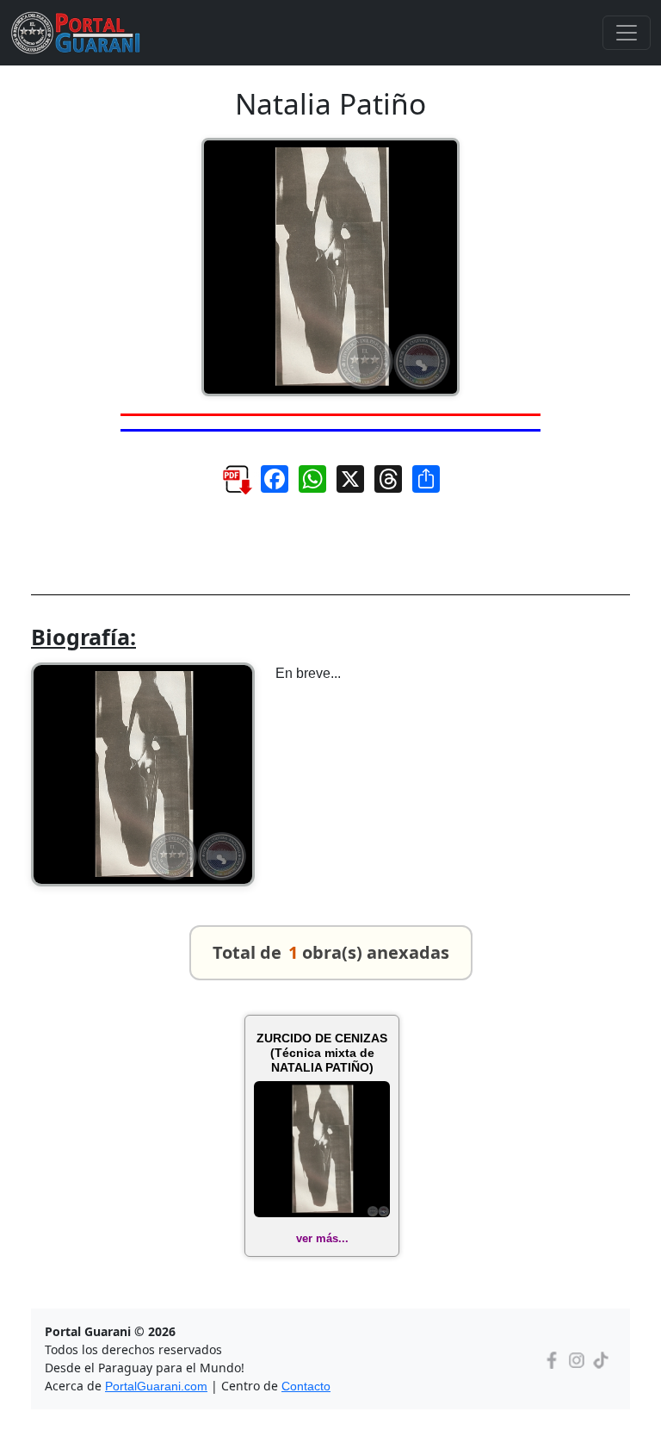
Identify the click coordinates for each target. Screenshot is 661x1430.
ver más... (322, 1238)
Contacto (305, 1386)
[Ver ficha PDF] (228, 485)
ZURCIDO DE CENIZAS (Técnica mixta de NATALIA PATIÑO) (321, 1052)
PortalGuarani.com (156, 1386)
